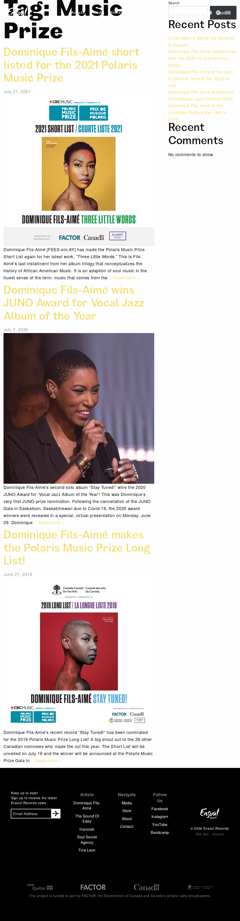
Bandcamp (160, 832)
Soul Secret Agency (87, 839)
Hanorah (86, 829)
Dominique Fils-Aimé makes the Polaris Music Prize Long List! (77, 549)
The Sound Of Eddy (87, 818)
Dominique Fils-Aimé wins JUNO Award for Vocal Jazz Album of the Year (74, 304)
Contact (151, 13)
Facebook (159, 808)
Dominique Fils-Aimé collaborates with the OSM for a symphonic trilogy (202, 58)
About (132, 13)
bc (218, 12)
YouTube (159, 824)
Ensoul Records (17, 13)
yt (209, 12)
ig (199, 12)
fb (190, 12)
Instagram (159, 816)
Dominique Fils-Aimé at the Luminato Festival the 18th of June (197, 112)
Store (115, 13)
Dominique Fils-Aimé (86, 805)
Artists (78, 13)
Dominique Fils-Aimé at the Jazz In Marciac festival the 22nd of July (201, 78)
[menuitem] (79, 13)
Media (98, 13)
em (228, 12)
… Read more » (123, 277)
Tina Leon (86, 850)
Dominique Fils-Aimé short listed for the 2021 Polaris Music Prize (71, 66)
